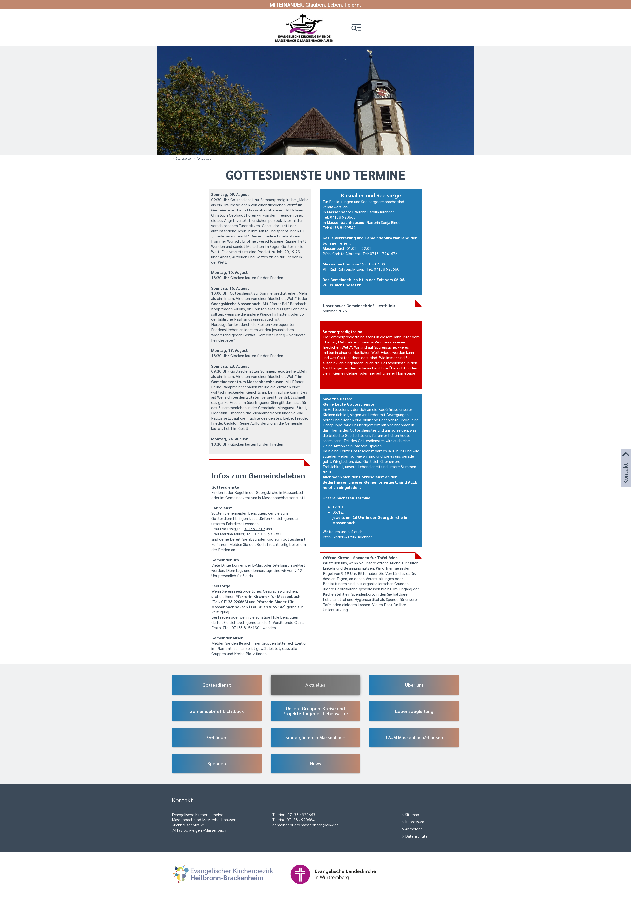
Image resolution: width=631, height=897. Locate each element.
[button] (356, 28)
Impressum (414, 821)
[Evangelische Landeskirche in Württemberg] (341, 886)
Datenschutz (416, 836)
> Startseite (181, 158)
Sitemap (412, 814)
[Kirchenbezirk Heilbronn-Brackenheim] (231, 886)
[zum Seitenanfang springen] (626, 454)
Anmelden (414, 828)
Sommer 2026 (335, 310)
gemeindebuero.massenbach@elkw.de (305, 824)
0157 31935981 (267, 533)
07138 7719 (254, 528)
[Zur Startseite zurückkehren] (304, 15)
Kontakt (625, 480)
